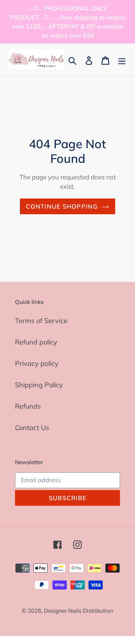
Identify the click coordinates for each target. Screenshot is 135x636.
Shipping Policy (39, 384)
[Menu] (122, 60)
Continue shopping (62, 206)
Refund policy (36, 342)
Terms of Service (41, 320)
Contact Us (32, 427)
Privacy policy (36, 363)
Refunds (28, 406)
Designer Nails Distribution (78, 610)
